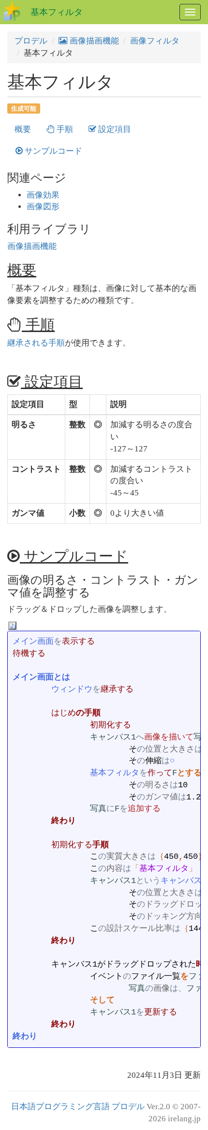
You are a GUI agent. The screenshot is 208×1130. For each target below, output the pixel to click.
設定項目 (113, 129)
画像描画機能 (93, 40)
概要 (23, 129)
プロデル (31, 40)
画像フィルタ (154, 40)
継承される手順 (36, 343)
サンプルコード (52, 151)
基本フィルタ (56, 12)
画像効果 (43, 195)
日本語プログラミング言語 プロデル (78, 1106)
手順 (64, 129)
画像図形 (43, 206)
